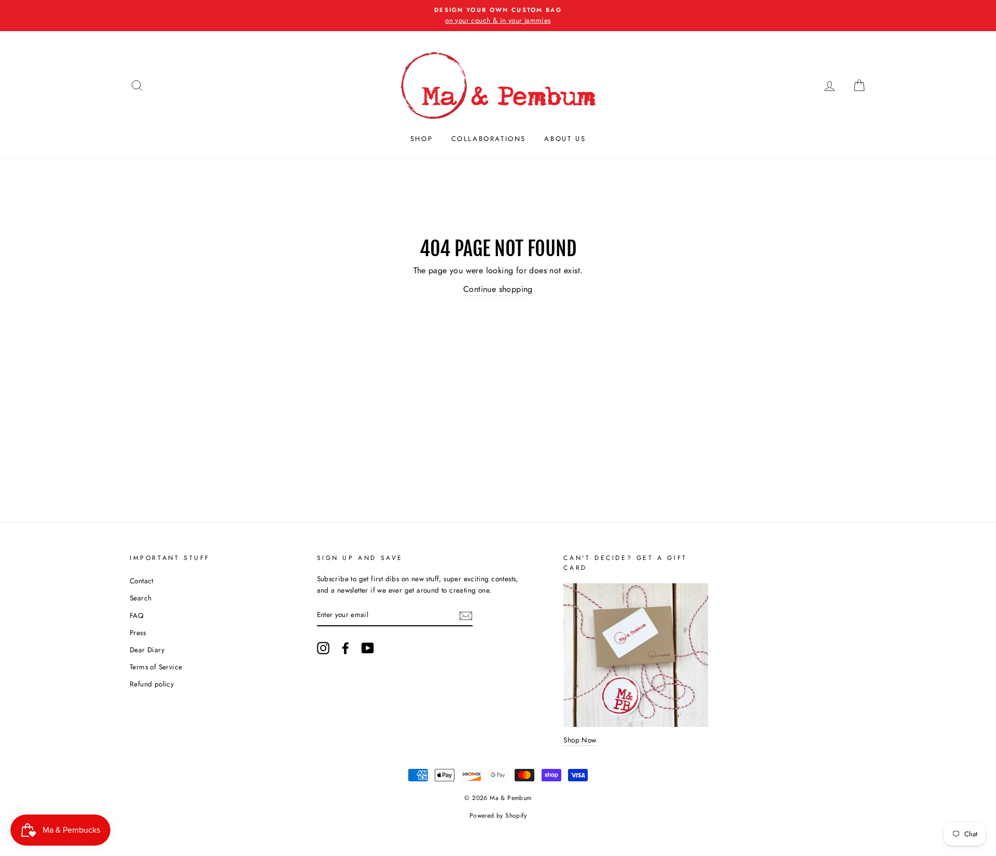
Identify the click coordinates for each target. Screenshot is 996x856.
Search (140, 598)
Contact (142, 581)
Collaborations (488, 139)
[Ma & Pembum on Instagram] (323, 648)
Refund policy (152, 684)
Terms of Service (156, 667)
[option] (498, 15)
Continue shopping (498, 289)
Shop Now (579, 740)
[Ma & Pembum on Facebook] (345, 648)
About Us (565, 139)
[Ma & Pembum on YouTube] (368, 648)
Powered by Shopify (498, 815)
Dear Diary (147, 649)
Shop (421, 139)
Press (138, 632)
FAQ (137, 615)
